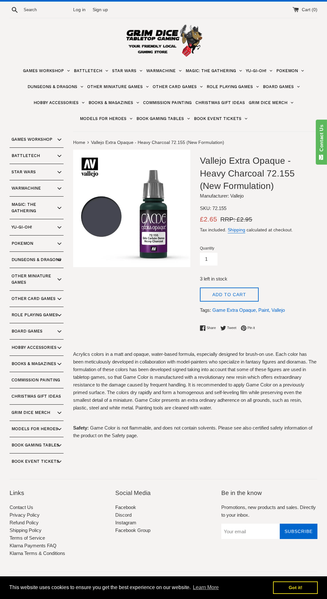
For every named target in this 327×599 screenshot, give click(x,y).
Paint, (264, 310)
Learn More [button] (206, 587)
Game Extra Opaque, (234, 310)
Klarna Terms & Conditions (37, 553)
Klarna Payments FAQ (33, 545)
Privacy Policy (25, 515)
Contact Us (21, 507)
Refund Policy (24, 522)
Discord (123, 515)
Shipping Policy (26, 530)
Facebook (125, 507)
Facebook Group (132, 530)
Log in (79, 9)
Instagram (125, 522)
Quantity (207, 248)
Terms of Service (27, 538)
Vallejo (278, 310)
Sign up (100, 9)
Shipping (236, 229)
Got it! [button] (295, 587)
